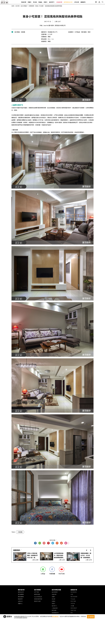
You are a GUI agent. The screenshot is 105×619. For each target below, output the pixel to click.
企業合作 (20, 601)
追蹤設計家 (74, 590)
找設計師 (23, 2)
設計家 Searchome (4, 2)
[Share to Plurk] (57, 543)
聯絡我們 (20, 599)
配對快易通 (37, 594)
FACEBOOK (74, 592)
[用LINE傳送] (39, 543)
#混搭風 (20, 532)
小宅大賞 (76, 2)
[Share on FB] (35, 543)
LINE (72, 594)
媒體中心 (20, 603)
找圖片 (29, 2)
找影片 (45, 2)
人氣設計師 (59, 2)
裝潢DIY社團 (37, 601)
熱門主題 (54, 610)
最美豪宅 (83, 2)
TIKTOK (73, 603)
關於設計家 (21, 590)
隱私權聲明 (21, 596)
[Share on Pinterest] (48, 543)
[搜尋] (102, 2)
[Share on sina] (61, 543)
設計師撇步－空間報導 (27, 6)
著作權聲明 (21, 594)
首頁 (12, 6)
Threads (73, 599)
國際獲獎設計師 (68, 2)
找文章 (35, 2)
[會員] (99, 2)
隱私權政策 (55, 616)
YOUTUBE (73, 601)
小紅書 (72, 606)
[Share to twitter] (52, 543)
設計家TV (51, 2)
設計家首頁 (55, 592)
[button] (86, 550)
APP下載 (36, 592)
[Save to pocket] (44, 543)
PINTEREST (74, 608)
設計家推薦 (37, 590)
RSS (72, 612)
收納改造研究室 (38, 599)
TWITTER (73, 610)
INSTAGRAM (74, 596)
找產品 (40, 2)
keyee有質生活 (38, 596)
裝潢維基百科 (55, 612)
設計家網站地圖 (56, 590)
